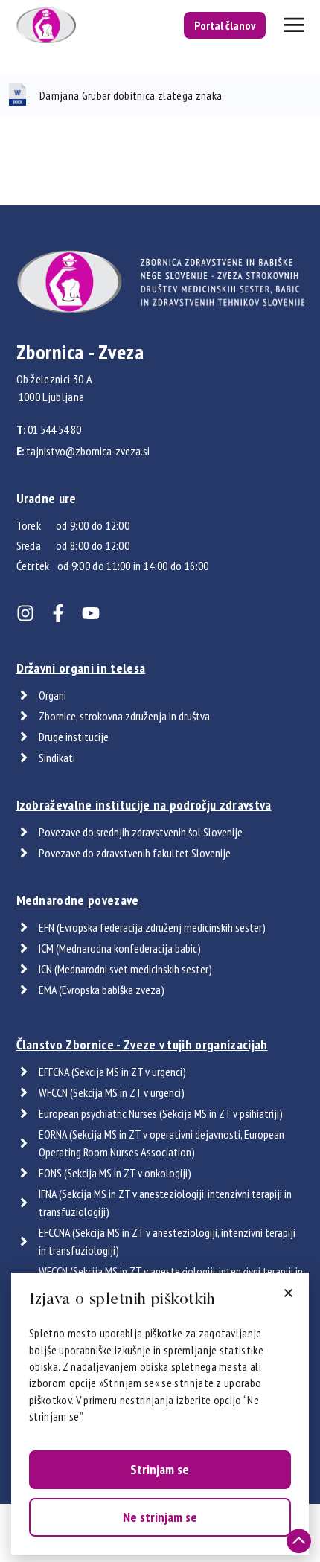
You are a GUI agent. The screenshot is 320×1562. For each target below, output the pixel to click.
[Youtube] (91, 613)
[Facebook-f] (58, 613)
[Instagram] (25, 613)
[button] (288, 1293)
